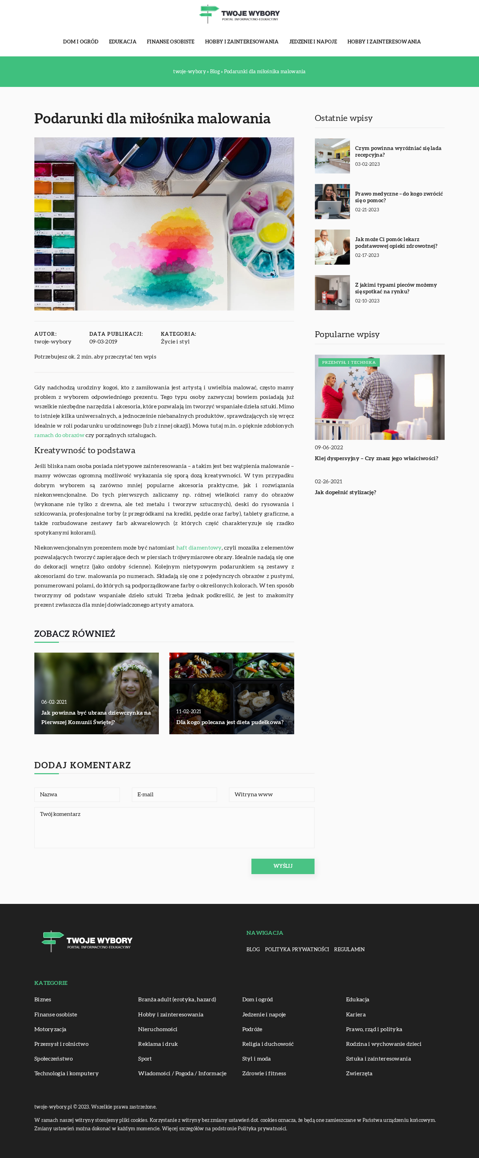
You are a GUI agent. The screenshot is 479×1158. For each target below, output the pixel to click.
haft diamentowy (199, 548)
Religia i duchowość (268, 1044)
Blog (253, 949)
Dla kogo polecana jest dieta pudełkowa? (230, 722)
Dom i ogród (80, 42)
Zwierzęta (359, 1073)
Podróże (252, 1029)
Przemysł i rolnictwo (61, 1044)
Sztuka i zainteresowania (378, 1059)
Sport (145, 1059)
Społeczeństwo (53, 1059)
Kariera (356, 1014)
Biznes (43, 999)
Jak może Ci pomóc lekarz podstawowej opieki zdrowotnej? (396, 243)
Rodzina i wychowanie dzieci (383, 1044)
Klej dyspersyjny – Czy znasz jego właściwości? (376, 458)
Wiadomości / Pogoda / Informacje (182, 1073)
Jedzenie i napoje (313, 42)
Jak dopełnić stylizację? (345, 492)
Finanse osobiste (171, 42)
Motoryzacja (50, 1029)
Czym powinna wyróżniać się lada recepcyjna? (398, 152)
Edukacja (122, 42)
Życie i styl (175, 342)
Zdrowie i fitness (264, 1073)
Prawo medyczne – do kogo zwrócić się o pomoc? (399, 197)
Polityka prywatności (297, 949)
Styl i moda (256, 1059)
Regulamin (349, 949)
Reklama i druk (158, 1044)
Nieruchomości (157, 1029)
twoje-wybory (53, 342)
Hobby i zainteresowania (242, 42)
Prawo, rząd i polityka (374, 1029)
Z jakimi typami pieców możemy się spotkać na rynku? (396, 288)
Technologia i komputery (66, 1073)
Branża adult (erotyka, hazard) (177, 999)
